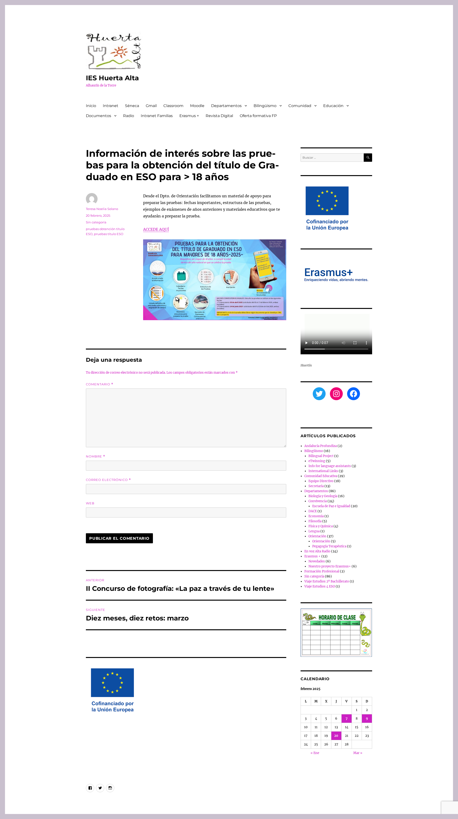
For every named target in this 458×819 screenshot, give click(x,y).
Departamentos (226, 105)
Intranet (110, 105)
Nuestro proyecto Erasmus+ (329, 566)
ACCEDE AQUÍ (156, 229)
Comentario (99, 384)
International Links (323, 471)
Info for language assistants (329, 466)
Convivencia (317, 501)
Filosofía (315, 521)
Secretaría (316, 486)
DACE (312, 511)
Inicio (91, 105)
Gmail (151, 105)
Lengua (314, 531)
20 (336, 736)
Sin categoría (96, 222)
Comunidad (299, 105)
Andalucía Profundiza (320, 446)
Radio (128, 115)
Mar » (357, 753)
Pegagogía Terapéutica (329, 546)
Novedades (316, 561)
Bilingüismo (265, 105)
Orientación (317, 536)
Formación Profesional (321, 571)
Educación (333, 105)
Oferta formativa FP (258, 115)
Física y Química (320, 526)
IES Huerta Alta (112, 78)
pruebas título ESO (108, 234)
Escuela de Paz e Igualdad (331, 506)
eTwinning (316, 461)
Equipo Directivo (320, 481)
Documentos (98, 115)
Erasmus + (189, 115)
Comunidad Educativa (320, 476)
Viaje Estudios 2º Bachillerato (326, 581)
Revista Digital (219, 115)
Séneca (132, 105)
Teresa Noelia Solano (102, 209)
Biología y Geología (322, 496)
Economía (316, 516)
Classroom (173, 105)
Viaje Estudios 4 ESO (319, 586)
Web (90, 503)
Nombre (95, 456)
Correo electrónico (108, 480)
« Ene (315, 753)
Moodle (197, 105)
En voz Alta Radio (317, 551)
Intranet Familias (157, 115)
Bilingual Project (320, 456)
